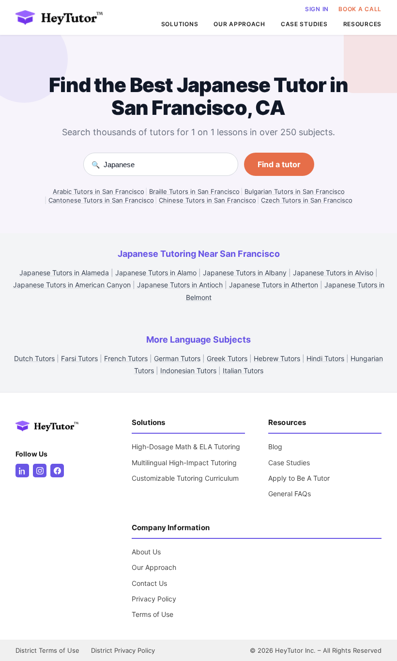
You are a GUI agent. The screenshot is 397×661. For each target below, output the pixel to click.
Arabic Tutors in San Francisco (98, 191)
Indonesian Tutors (188, 370)
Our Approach (154, 567)
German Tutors (177, 358)
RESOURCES (362, 24)
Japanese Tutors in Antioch (180, 285)
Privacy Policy (154, 599)
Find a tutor (279, 164)
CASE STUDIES (304, 24)
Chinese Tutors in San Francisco (207, 200)
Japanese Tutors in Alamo (156, 272)
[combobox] (167, 164)
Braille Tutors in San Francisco (194, 191)
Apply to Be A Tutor (299, 478)
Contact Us (149, 583)
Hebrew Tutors (277, 358)
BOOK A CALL (360, 9)
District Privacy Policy (123, 650)
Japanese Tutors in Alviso (333, 272)
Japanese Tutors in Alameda (64, 272)
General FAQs (289, 493)
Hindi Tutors (325, 358)
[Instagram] (39, 470)
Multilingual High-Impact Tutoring (184, 462)
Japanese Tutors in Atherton (273, 285)
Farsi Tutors (79, 358)
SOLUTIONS (179, 24)
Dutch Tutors (34, 358)
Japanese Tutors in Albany (245, 272)
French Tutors (126, 358)
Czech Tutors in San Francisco (306, 200)
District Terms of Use (47, 650)
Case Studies (289, 462)
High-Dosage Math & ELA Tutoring (186, 446)
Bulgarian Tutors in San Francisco (294, 191)
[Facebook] (57, 470)
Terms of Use (152, 614)
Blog (275, 446)
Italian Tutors (243, 370)
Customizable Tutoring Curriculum (185, 478)
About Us (146, 552)
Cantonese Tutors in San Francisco (101, 200)
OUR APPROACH (239, 24)
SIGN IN (317, 9)
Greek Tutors (227, 358)
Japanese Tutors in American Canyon (72, 285)
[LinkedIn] (22, 470)
